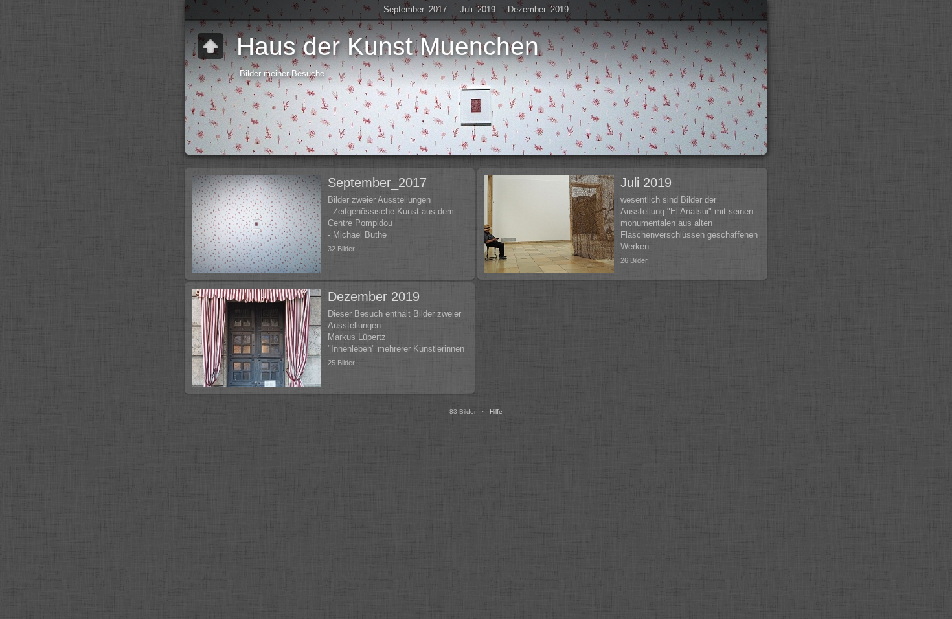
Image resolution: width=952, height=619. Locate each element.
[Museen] (210, 46)
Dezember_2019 (538, 9)
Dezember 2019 (374, 296)
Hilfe (496, 411)
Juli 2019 (646, 182)
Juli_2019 (477, 9)
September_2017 (415, 9)
